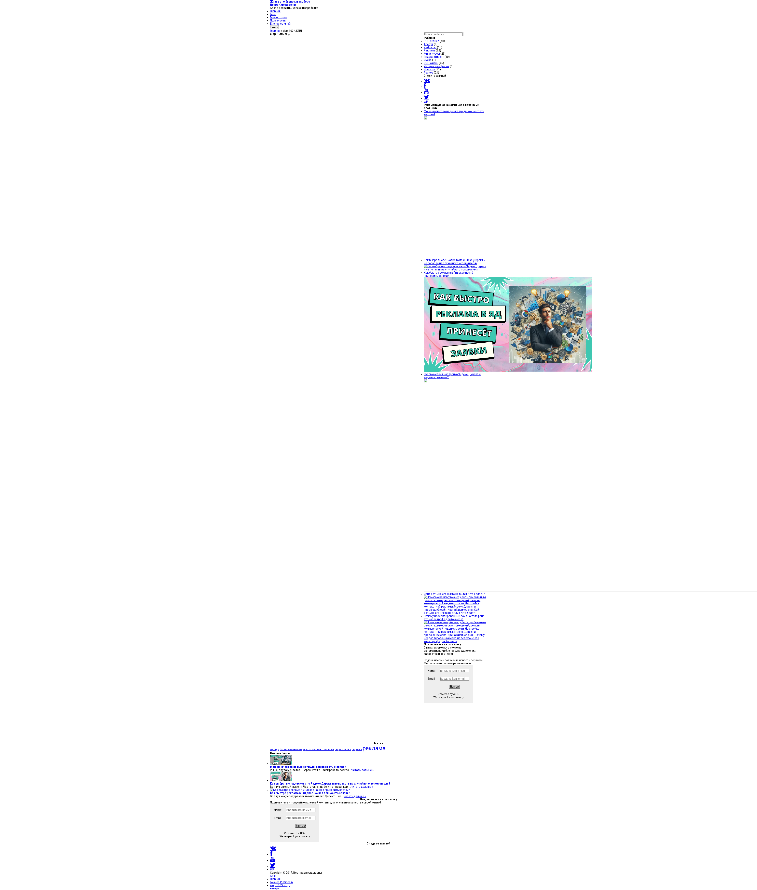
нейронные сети (343, 749)
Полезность (278, 20)
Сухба (428, 60)
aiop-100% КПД (280, 885)
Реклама (429, 50)
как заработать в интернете (320, 749)
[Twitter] (426, 98)
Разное (428, 72)
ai (271, 749)
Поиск (274, 27)
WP (426, 101)
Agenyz (428, 44)
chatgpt (275, 749)
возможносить (294, 749)
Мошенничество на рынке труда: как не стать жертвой (308, 766)
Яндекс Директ (434, 56)
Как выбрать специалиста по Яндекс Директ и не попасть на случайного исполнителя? (330, 783)
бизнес (283, 749)
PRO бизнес (431, 41)
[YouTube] (426, 92)
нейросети (357, 749)
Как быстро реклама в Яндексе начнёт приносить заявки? (310, 793)
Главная (275, 11)
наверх (274, 888)
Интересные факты (436, 66)
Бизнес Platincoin (281, 882)
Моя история (278, 17)
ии (304, 749)
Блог (273, 14)
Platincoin (430, 47)
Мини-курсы (432, 53)
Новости (429, 69)
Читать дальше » (362, 770)
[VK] (427, 81)
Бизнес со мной (280, 23)
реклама (374, 748)
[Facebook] (425, 86)
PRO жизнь (431, 63)
